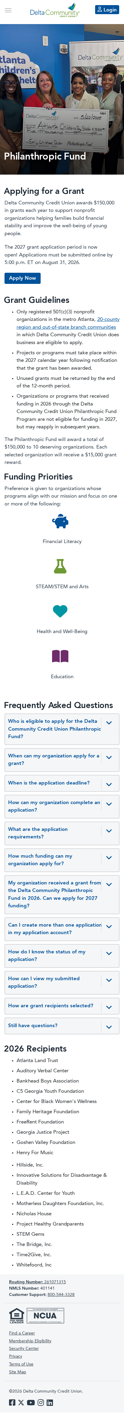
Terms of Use (21, 1364)
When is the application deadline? (49, 783)
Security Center (24, 1349)
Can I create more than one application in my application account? (55, 929)
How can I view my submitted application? (44, 982)
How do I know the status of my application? (46, 955)
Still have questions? (32, 1025)
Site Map (17, 1372)
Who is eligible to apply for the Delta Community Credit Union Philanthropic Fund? (54, 729)
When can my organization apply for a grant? (53, 760)
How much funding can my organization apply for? (40, 860)
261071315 (37, 1282)
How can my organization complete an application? (54, 806)
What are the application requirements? (38, 833)
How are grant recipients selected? (50, 1005)
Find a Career (22, 1333)
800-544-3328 (61, 1295)
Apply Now (22, 278)
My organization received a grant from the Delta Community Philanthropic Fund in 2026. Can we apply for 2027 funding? (54, 895)
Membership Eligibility (30, 1341)
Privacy (15, 1356)
